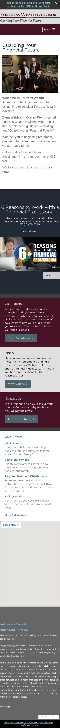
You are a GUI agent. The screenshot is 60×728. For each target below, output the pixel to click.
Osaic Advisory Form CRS (14, 629)
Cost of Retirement (17, 459)
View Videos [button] (16, 383)
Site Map (5, 706)
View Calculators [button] (19, 338)
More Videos (30, 231)
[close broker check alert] (55, 3)
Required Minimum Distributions (26, 476)
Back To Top (47, 717)
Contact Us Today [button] (20, 419)
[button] (49, 29)
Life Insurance (13, 443)
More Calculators (16, 515)
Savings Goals (13, 496)
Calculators (13, 437)
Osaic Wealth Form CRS (13, 624)
